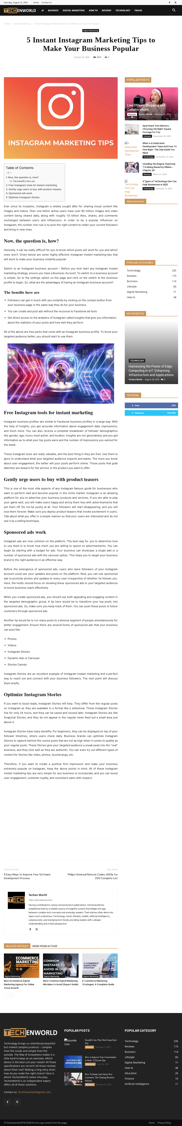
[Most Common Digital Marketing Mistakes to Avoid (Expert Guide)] (60, 965)
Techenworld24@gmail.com (34, 1092)
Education (90, 1064)
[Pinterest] (95, 65)
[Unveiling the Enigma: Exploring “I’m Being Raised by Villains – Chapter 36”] (132, 167)
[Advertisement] (61, 810)
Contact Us (47, 2)
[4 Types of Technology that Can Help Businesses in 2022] (132, 188)
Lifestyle (147, 136)
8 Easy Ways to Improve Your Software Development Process (27, 876)
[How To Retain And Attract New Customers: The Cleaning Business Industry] (73, 1079)
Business (53, 10)
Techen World (38, 895)
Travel (138, 10)
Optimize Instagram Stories (24, 197)
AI (43, 10)
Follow (171, 413)
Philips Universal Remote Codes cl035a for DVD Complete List (93, 876)
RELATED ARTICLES (17, 946)
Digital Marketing (74, 10)
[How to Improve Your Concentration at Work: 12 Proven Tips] (73, 1062)
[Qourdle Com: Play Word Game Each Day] (73, 1044)
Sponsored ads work (20, 193)
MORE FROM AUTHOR (45, 946)
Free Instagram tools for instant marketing (33, 185)
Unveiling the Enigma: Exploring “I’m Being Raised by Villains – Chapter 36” (159, 167)
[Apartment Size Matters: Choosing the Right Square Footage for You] (132, 129)
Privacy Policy (164, 1122)
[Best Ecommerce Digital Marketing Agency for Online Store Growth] (21, 965)
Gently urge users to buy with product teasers (35, 189)
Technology (123, 10)
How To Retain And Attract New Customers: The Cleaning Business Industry (99, 1077)
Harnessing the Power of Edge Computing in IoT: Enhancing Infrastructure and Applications (151, 370)
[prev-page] (6, 995)
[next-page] (12, 995)
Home (36, 2)
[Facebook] (169, 2)
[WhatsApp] (103, 65)
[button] (174, 10)
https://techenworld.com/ (40, 900)
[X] (175, 2)
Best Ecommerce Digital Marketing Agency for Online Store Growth (19, 984)
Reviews (106, 10)
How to (93, 10)
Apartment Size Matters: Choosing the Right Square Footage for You (157, 128)
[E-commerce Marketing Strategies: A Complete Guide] (100, 965)
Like (174, 405)
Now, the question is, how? (23, 177)
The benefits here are (24, 181)
